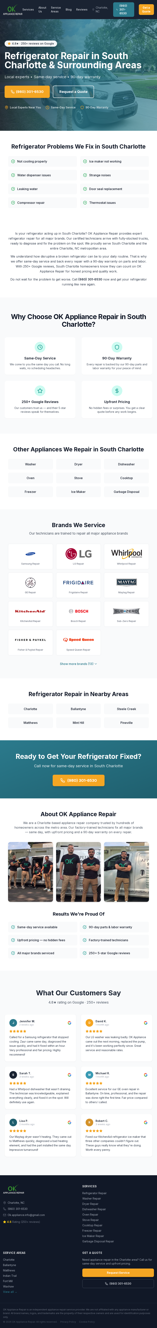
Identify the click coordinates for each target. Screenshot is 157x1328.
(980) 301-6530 (123, 9)
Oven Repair (90, 1214)
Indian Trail (10, 1275)
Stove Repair (90, 1220)
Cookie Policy (87, 1321)
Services (28, 9)
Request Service (118, 1272)
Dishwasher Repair (94, 1209)
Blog (69, 9)
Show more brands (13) (76, 664)
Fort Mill (8, 1281)
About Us (42, 9)
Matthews (9, 1270)
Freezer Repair (91, 1230)
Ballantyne (9, 1265)
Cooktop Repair (92, 1225)
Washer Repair (91, 1198)
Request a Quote (73, 92)
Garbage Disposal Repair (98, 1241)
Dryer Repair (90, 1203)
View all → (10, 1291)
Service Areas (56, 9)
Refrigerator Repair (94, 1193)
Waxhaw (8, 1286)
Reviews (81, 9)
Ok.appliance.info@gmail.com (26, 1215)
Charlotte (9, 1259)
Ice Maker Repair (93, 1236)
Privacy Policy (68, 1321)
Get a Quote (146, 9)
